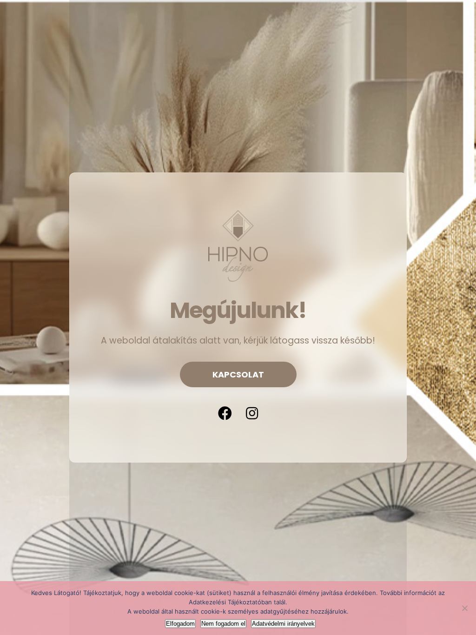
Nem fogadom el (223, 623)
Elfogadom (180, 623)
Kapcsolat (238, 374)
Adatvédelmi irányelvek (283, 623)
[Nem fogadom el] (464, 608)
